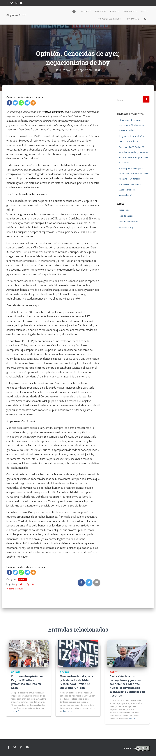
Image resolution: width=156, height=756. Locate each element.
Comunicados (129, 11)
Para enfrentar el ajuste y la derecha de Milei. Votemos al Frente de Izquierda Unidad (76, 682)
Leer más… (16, 711)
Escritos (114, 11)
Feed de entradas (127, 216)
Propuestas (100, 11)
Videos (144, 11)
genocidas (20, 584)
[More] (33, 103)
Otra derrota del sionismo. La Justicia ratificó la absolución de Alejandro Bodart (133, 125)
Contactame (133, 19)
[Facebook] (9, 103)
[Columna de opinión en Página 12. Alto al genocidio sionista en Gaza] (29, 653)
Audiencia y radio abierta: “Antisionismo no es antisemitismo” (130, 189)
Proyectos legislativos (109, 19)
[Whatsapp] (21, 103)
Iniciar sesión (125, 210)
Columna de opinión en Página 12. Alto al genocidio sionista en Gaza (27, 682)
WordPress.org (126, 227)
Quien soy (86, 11)
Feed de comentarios (128, 222)
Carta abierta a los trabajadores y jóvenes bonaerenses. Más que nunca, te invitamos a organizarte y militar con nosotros (127, 685)
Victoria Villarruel (15, 589)
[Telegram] (27, 103)
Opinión (22, 579)
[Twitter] (15, 103)
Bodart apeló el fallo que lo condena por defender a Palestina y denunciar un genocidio (134, 173)
